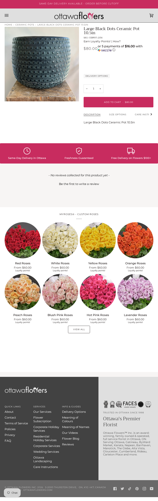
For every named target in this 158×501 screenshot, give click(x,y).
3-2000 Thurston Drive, (61, 487)
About (9, 412)
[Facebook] (115, 488)
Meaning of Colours (70, 419)
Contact (10, 417)
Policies (10, 429)
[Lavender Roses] (135, 292)
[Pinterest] (137, 488)
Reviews (68, 444)
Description (92, 114)
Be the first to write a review (79, 184)
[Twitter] (122, 488)
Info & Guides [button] (71, 406)
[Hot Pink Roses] (98, 292)
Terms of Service (16, 423)
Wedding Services (46, 452)
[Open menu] (10, 15)
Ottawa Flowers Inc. (22, 487)
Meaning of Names (75, 427)
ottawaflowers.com (38, 490)
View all (79, 329)
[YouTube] (151, 488)
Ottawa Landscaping (42, 459)
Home (8, 24)
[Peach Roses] (23, 292)
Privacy (10, 435)
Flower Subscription (42, 419)
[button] (125, 48)
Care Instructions (45, 467)
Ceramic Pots (24, 24)
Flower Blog (70, 438)
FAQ (8, 441)
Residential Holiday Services (44, 438)
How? (117, 41)
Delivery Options (97, 76)
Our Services (42, 412)
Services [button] (39, 406)
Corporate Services (46, 446)
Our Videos (70, 433)
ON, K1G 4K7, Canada (92, 487)
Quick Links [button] (13, 406)
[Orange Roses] (135, 240)
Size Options (117, 114)
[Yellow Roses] (98, 240)
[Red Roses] (23, 240)
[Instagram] (144, 488)
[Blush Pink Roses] (60, 292)
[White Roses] (60, 240)
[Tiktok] (129, 488)
